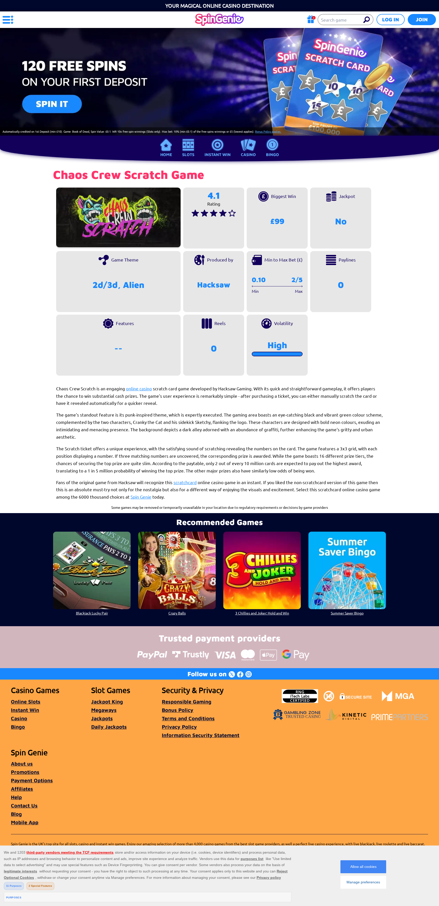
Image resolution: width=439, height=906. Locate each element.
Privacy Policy (179, 727)
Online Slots (25, 701)
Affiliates (22, 789)
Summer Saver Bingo (347, 613)
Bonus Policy (177, 710)
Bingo (272, 154)
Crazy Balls (177, 613)
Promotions (25, 772)
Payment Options (32, 780)
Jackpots (102, 718)
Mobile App (24, 822)
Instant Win (218, 154)
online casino (139, 388)
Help (16, 797)
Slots (188, 154)
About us (22, 763)
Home (166, 154)
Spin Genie (141, 496)
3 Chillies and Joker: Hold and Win (262, 613)
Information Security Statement (200, 735)
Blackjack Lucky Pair (92, 613)
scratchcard (185, 482)
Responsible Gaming (186, 701)
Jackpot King (107, 701)
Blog (16, 814)
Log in (390, 19)
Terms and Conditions (188, 718)
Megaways (104, 710)
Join (422, 19)
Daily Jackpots (109, 727)
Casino (248, 154)
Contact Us (24, 805)
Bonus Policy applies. (268, 131)
